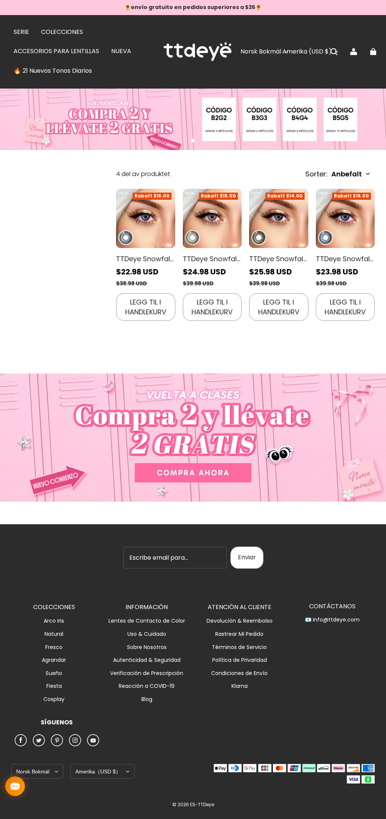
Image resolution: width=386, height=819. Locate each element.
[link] (21, 32)
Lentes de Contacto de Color (147, 621)
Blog (146, 699)
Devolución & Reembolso (240, 621)
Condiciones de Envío (239, 673)
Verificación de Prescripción (146, 673)
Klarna (239, 686)
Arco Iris (54, 621)
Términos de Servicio (239, 647)
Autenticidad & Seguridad (147, 660)
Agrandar (54, 660)
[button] (334, 51)
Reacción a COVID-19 (147, 686)
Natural (53, 634)
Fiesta (54, 686)
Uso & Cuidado (146, 634)
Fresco (54, 647)
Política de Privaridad (239, 660)
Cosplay (53, 699)
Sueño (54, 673)
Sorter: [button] (333, 174)
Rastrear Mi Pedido (239, 634)
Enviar (247, 557)
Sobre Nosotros (147, 647)
